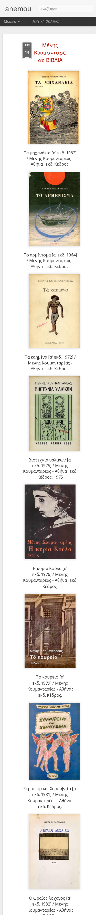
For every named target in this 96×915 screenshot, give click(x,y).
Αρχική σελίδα (46, 21)
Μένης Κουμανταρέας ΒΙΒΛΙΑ (50, 52)
